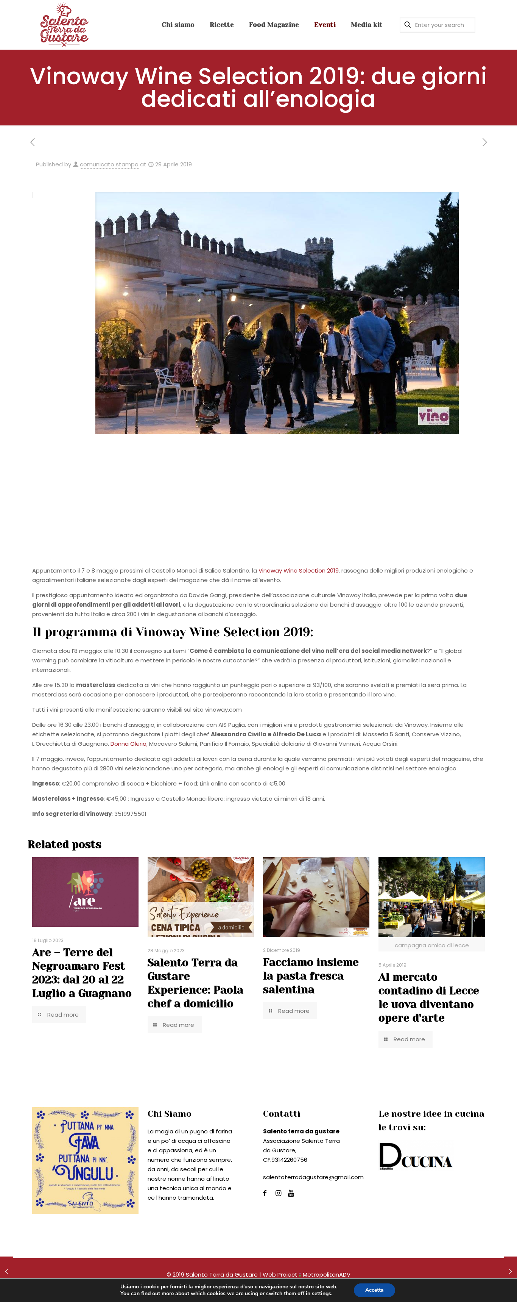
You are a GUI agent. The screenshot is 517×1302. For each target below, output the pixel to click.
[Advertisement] (258, 509)
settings (321, 1293)
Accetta (374, 1290)
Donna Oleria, (129, 744)
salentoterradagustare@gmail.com (313, 1177)
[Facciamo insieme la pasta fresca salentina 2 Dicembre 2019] (6, 1272)
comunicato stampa (109, 164)
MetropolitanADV (326, 1275)
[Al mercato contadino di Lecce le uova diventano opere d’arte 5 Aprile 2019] (510, 1272)
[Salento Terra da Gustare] (64, 24)
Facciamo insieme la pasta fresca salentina (311, 976)
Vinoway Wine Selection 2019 (298, 570)
